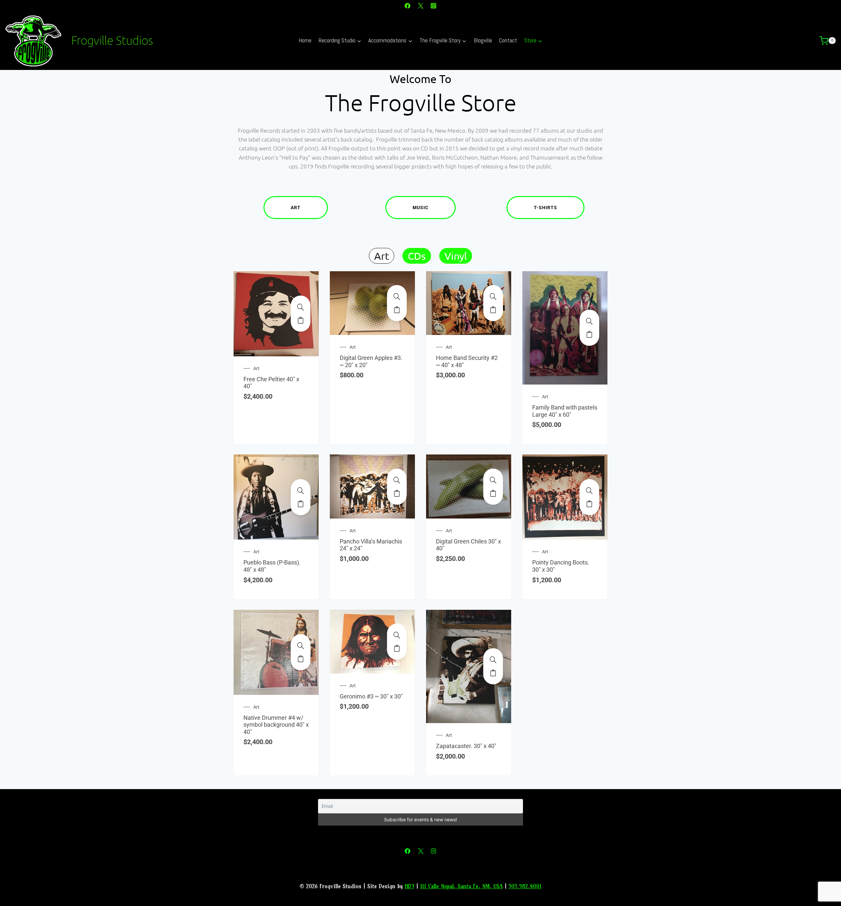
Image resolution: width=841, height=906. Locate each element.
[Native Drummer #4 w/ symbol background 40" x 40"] (301, 646)
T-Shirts (545, 207)
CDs (417, 256)
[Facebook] (407, 5)
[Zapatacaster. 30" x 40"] (493, 660)
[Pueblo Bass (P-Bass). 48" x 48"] (301, 491)
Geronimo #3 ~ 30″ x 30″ (371, 696)
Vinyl (455, 256)
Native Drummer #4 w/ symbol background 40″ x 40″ (276, 724)
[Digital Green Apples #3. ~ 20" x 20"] (397, 296)
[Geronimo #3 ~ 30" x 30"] (397, 635)
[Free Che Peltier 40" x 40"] (301, 307)
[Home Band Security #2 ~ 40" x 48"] (493, 296)
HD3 (409, 886)
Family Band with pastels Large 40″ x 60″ (564, 411)
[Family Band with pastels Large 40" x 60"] (589, 321)
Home (305, 40)
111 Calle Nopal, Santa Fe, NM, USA (461, 886)
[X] (420, 5)
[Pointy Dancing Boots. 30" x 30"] (589, 491)
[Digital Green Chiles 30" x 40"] (493, 480)
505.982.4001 (525, 886)
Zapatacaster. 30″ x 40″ (466, 745)
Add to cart (301, 320)
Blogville (483, 40)
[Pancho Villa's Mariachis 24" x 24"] (397, 480)
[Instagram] (433, 5)
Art (296, 207)
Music (420, 207)
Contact (508, 40)
